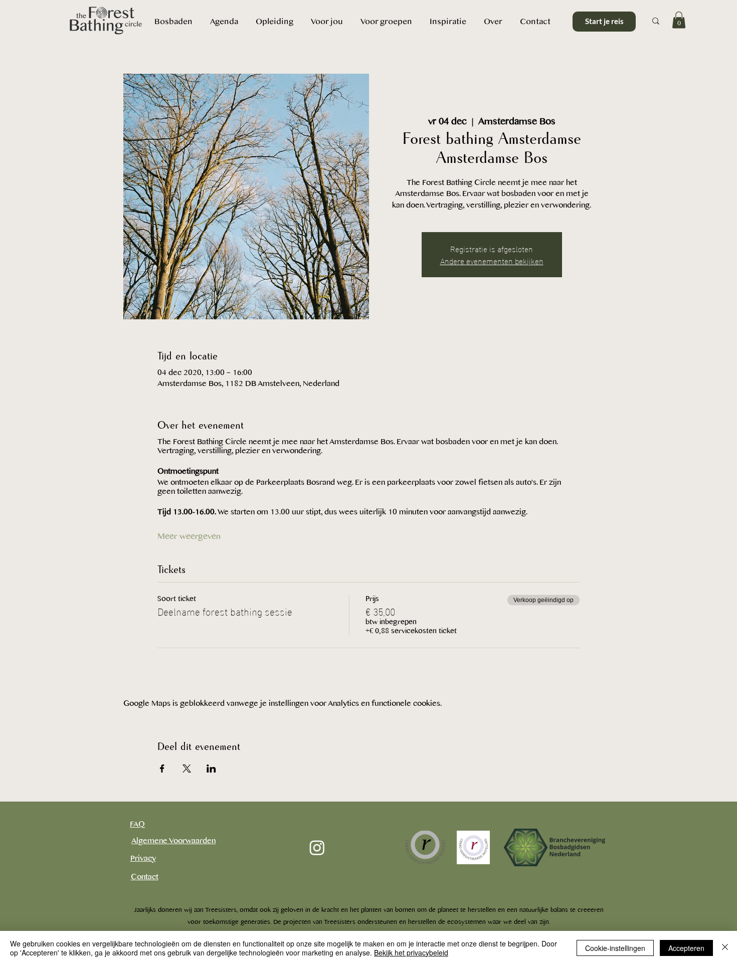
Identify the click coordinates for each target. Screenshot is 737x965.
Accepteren (686, 948)
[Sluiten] (725, 948)
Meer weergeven (189, 536)
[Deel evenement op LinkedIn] (211, 768)
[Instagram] (317, 847)
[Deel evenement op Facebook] (162, 768)
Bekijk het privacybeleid (411, 952)
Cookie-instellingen (615, 948)
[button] (493, 21)
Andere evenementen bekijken (491, 260)
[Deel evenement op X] (187, 768)
